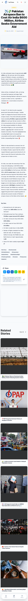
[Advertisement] (14, 302)
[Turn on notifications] (21, 2)
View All (22, 332)
